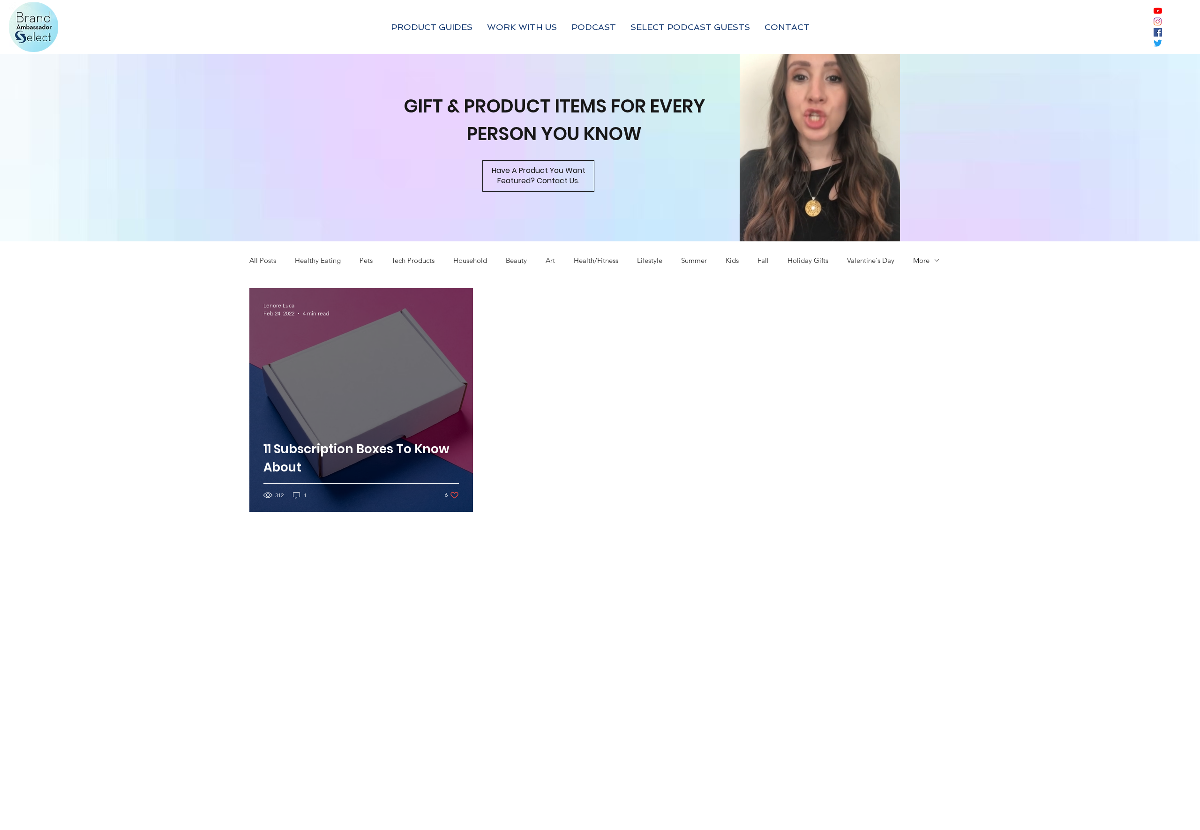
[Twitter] (1158, 43)
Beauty (516, 260)
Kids (732, 260)
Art (550, 260)
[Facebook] (1158, 32)
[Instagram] (1158, 21)
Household (470, 260)
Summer (694, 260)
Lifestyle (649, 260)
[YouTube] (1158, 11)
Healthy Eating (318, 260)
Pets (366, 260)
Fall (763, 260)
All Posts (262, 260)
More (921, 260)
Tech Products (413, 260)
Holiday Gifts (808, 260)
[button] (883, 230)
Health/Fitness (596, 260)
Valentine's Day (870, 260)
